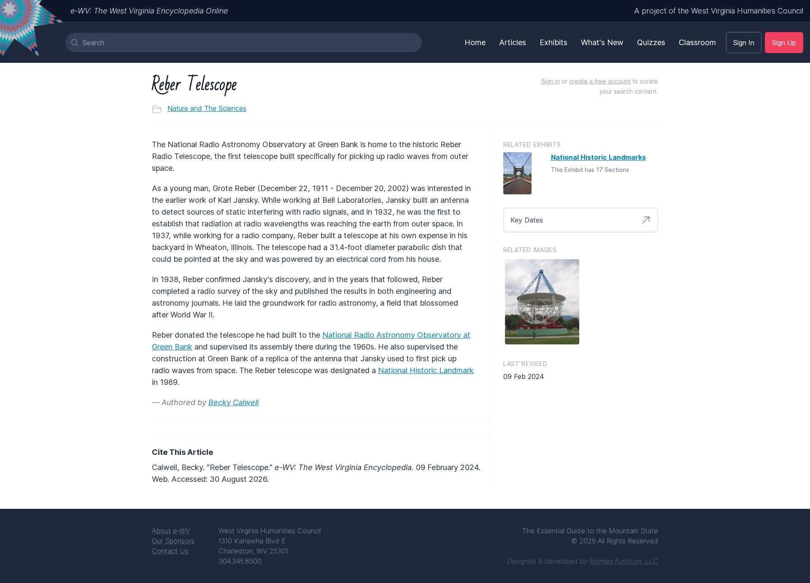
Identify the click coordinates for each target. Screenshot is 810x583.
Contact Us (170, 551)
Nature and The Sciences (206, 108)
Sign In (743, 42)
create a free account (600, 81)
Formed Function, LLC (624, 561)
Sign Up (784, 42)
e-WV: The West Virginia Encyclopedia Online (149, 10)
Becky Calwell (233, 402)
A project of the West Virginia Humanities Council (718, 10)
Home (475, 42)
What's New (602, 42)
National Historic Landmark (426, 370)
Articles (512, 42)
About (171, 531)
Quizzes (651, 42)
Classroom (697, 42)
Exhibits (553, 42)
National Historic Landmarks (598, 157)
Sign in (550, 81)
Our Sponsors (173, 541)
